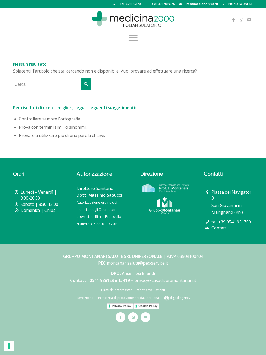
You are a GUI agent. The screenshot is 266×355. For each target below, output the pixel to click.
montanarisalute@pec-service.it (137, 263)
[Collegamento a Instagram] (241, 19)
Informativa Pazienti (150, 290)
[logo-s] (133, 19)
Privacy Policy (121, 306)
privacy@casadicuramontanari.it (165, 280)
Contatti (219, 228)
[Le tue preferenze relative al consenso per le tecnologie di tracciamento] (9, 346)
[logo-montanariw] (164, 205)
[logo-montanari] (164, 187)
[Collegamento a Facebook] (233, 19)
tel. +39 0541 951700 (231, 222)
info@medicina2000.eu (202, 4)
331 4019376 (166, 4)
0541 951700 (134, 4)
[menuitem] (133, 37)
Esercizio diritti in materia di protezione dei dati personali (118, 297)
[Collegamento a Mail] (249, 19)
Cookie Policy (147, 306)
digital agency (179, 297)
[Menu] (133, 37)
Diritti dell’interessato (116, 290)
